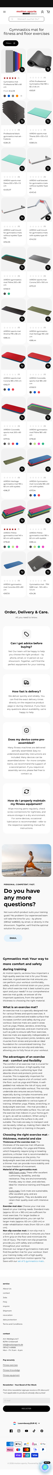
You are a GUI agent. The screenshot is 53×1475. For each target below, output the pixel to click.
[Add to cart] (22, 69)
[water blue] (9, 294)
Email (13, 938)
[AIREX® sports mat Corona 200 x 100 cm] (39, 259)
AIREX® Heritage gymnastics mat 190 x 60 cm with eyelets (13, 484)
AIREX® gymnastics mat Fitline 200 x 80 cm (12, 282)
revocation (8, 1315)
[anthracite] (5, 96)
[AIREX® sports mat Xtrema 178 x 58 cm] (13, 310)
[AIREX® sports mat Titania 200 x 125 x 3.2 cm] (39, 113)
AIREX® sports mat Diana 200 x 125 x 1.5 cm (12, 183)
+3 (21, 96)
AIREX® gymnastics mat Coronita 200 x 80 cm (13, 587)
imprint (6, 1306)
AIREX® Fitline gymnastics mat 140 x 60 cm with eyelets (13, 535)
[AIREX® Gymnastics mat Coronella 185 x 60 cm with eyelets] (39, 460)
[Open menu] (4, 11)
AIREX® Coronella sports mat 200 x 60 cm (12, 432)
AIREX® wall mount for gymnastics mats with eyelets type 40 (38, 233)
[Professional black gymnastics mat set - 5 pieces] (13, 113)
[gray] (13, 96)
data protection (10, 1320)
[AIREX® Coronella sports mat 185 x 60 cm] (39, 357)
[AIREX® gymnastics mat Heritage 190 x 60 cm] (39, 310)
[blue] (9, 96)
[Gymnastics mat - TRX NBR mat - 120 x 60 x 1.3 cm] (39, 563)
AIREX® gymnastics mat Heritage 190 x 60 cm (38, 334)
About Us (7, 1289)
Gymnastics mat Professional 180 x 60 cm (13, 84)
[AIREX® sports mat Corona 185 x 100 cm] (13, 357)
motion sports (20, 1463)
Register (26, 1408)
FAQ (5, 1302)
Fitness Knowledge (11, 1370)
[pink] (39, 444)
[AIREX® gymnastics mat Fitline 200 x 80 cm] (13, 259)
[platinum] (9, 444)
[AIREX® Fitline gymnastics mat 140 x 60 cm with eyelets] (13, 512)
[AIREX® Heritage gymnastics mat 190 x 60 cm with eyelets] (13, 460)
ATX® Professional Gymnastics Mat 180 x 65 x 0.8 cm (38, 84)
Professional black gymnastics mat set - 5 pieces (13, 136)
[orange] (17, 96)
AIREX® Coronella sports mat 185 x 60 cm (37, 381)
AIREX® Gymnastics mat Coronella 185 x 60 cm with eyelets (39, 484)
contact (6, 1293)
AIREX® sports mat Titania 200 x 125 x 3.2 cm (38, 136)
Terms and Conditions (12, 1324)
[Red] (13, 389)
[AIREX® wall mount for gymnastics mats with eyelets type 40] (39, 209)
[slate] (5, 294)
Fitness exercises (10, 1365)
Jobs (5, 1297)
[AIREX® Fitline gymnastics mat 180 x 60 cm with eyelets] (39, 512)
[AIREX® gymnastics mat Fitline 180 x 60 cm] (39, 409)
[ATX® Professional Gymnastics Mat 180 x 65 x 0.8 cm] (39, 60)
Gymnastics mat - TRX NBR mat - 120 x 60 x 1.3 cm (39, 587)
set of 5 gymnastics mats (31, 1261)
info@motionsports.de (13, 1344)
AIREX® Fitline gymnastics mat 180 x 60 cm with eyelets (39, 535)
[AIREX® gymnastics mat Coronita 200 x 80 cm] (13, 563)
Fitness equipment (11, 1375)
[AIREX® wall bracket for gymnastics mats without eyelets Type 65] (39, 160)
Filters (8, 43)
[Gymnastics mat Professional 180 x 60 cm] (13, 60)
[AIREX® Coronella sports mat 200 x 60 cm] (13, 409)
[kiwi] (35, 444)
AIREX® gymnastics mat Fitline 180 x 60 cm (38, 432)
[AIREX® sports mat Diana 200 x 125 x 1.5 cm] (13, 160)
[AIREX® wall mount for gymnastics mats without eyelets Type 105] (13, 209)
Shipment (7, 1311)
